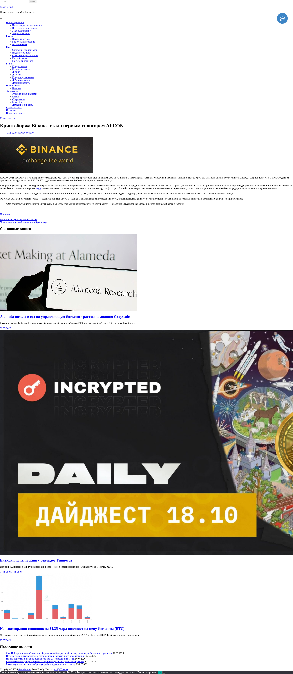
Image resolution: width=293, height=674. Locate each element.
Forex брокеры (19, 58)
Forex (9, 47)
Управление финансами (24, 94)
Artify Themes (61, 669)
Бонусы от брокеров (22, 61)
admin (9, 133)
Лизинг (16, 72)
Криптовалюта (14, 107)
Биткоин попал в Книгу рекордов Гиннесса (36, 560)
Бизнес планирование (23, 41)
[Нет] (164, 673)
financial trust (6, 7)
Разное (15, 96)
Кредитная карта (21, 69)
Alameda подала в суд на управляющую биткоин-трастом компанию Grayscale (65, 317)
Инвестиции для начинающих (28, 25)
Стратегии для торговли (25, 50)
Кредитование (19, 66)
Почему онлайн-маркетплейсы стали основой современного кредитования (45, 656)
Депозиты (17, 74)
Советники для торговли (25, 55)
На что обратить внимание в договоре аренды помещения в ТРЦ (40, 658)
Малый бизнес (19, 44)
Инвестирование (15, 22)
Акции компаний (21, 33)
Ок (160, 672)
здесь (38, 188)
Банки (9, 63)
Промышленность (15, 113)
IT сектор (11, 110)
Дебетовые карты (21, 80)
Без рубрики (18, 102)
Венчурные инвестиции (24, 28)
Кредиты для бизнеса (23, 77)
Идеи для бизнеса (21, 39)
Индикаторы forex (21, 52)
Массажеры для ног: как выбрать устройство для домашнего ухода (41, 664)
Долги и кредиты (21, 83)
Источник (5, 214)
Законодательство (21, 30)
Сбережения (18, 99)
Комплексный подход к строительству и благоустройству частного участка (45, 661)
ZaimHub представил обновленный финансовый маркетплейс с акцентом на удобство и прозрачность (59, 653)
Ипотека (16, 88)
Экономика (12, 91)
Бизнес (9, 36)
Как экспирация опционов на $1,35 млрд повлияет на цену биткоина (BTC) (62, 629)
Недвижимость (14, 85)
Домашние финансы (22, 104)
